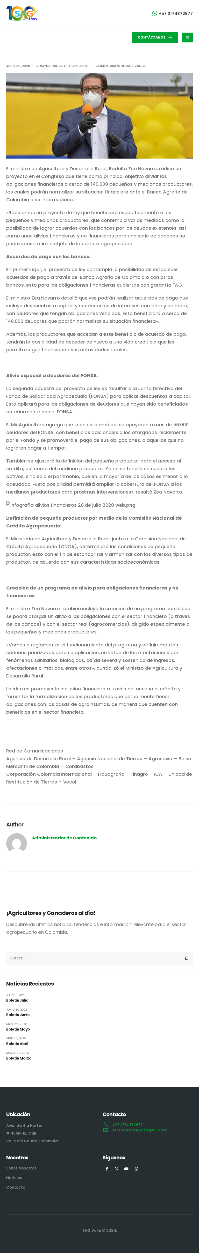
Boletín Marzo (18, 1058)
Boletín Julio (17, 1000)
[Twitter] (116, 1169)
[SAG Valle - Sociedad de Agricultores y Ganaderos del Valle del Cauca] (22, 13)
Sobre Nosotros (21, 1168)
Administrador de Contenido (62, 66)
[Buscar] (186, 958)
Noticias (14, 1177)
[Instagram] (136, 1169)
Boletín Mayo (18, 1029)
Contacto (15, 1187)
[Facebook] (107, 1169)
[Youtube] (126, 1169)
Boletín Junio (18, 1014)
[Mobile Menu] (187, 37)
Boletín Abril (17, 1043)
